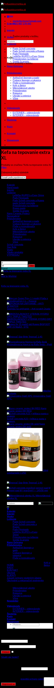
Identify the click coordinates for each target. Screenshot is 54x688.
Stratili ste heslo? (10, 657)
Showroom (13, 140)
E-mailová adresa (11, 668)
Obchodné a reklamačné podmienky (25, 580)
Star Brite (11, 247)
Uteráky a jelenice (22, 96)
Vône (15, 98)
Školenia (11, 120)
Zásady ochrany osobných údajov (24, 578)
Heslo (5, 646)
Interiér (11, 30)
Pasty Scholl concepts (24, 48)
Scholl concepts (15, 244)
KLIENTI (11, 575)
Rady (10, 127)
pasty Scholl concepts (24, 203)
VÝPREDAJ (13, 255)
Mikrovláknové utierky (24, 88)
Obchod (11, 573)
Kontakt (11, 133)
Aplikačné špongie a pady (26, 77)
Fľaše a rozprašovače (24, 83)
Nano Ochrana (15, 66)
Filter (32, 266)
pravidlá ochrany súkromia (34, 679)
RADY (10, 567)
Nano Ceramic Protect (18, 213)
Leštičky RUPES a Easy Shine (28, 56)
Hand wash (13, 187)
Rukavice (17, 93)
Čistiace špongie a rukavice (27, 80)
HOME (10, 565)
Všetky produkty (15, 252)
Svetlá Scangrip (21, 61)
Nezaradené (13, 216)
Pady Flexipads (21, 54)
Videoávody (13, 108)
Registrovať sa (8, 684)
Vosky (10, 37)
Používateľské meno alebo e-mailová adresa (24, 638)
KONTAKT (12, 570)
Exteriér (11, 23)
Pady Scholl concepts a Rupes (28, 51)
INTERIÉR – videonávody (26, 115)
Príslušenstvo (14, 73)
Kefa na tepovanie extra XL (15, 286)
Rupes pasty (19, 208)
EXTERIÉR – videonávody (26, 112)
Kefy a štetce (19, 85)
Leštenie (11, 44)
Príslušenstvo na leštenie (25, 59)
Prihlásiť (5, 652)
